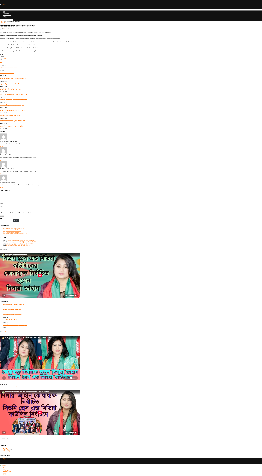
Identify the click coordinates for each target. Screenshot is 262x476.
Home (4, 11)
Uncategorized (7, 451)
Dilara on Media (7, 15)
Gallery (4, 17)
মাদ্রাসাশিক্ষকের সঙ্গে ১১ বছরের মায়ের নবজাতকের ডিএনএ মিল (13, 78)
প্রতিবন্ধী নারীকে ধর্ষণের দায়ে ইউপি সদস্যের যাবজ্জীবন (11, 89)
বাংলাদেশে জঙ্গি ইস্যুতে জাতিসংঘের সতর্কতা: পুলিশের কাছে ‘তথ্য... (14, 94)
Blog (4, 12)
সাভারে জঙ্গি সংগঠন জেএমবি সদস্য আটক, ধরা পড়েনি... (11, 126)
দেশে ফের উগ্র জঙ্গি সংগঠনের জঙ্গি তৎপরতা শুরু (11, 232)
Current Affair (6, 13)
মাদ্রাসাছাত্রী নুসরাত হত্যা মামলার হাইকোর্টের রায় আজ (11, 84)
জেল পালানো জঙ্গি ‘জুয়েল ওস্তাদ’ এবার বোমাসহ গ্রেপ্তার (12, 105)
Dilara (4, 28)
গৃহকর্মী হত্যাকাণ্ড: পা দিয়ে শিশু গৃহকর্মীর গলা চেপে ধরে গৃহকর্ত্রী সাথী (18, 244)
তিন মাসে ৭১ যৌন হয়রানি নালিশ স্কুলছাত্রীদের (10, 115)
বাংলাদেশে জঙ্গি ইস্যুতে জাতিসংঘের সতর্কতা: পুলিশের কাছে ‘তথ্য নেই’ (15, 233)
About (4, 16)
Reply (1, 146)
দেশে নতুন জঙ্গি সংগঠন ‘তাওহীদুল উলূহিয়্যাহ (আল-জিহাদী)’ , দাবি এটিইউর (21, 240)
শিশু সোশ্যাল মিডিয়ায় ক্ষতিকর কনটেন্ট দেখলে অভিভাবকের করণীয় (13, 99)
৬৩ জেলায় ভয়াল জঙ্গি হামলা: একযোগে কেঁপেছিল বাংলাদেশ (12, 110)
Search (1, 218)
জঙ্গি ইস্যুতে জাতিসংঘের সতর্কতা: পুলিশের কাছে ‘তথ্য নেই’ (12, 121)
